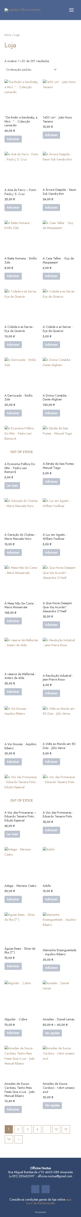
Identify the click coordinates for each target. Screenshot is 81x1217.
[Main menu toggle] (71, 10)
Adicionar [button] (13, 139)
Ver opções (52, 1033)
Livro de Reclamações (40, 1203)
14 (8, 1139)
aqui (69, 1199)
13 (65, 1129)
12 (56, 1129)
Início (7, 35)
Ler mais (12, 485)
